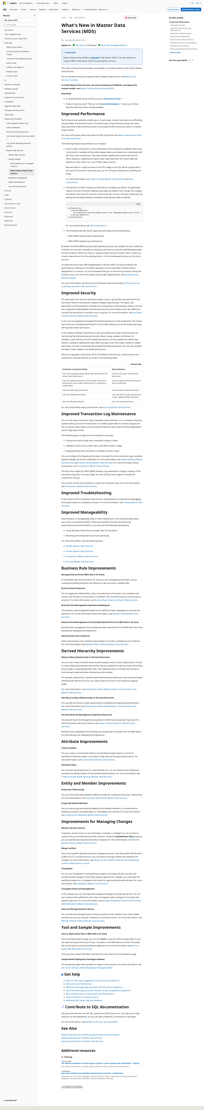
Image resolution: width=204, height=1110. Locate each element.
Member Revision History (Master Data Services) (82, 921)
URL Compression (98, 225)
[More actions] (140, 18)
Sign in (198, 3)
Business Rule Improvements (181, 39)
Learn (64, 17)
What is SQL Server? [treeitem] (14, 47)
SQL (70, 17)
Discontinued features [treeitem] (17, 186)
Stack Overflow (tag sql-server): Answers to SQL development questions (98, 990)
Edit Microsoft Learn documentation (101, 1022)
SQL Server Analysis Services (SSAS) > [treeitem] (20, 137)
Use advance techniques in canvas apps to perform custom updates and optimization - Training (100, 1063)
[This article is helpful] (189, 60)
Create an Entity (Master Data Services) (107, 179)
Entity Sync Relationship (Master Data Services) (106, 798)
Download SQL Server (191, 9)
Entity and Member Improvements (184, 49)
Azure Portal (173, 9)
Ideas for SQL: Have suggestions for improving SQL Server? (92, 980)
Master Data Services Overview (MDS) (97, 88)
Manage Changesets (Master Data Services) (121, 900)
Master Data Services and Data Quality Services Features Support (90, 1034)
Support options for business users (82, 997)
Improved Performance (179, 22)
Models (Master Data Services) (79, 546)
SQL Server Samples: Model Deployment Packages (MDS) (86, 967)
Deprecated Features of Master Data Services (81, 1038)
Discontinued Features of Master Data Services (82, 1041)
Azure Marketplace (110, 104)
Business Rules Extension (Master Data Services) (116, 600)
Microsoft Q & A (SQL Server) (79, 984)
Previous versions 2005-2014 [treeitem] (16, 38)
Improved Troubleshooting (180, 33)
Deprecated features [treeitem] (16, 182)
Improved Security (177, 25)
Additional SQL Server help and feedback (84, 1000)
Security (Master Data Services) (116, 407)
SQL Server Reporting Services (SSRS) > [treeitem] (19, 144)
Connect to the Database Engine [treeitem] (19, 59)
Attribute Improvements (179, 46)
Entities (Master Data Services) (79, 551)
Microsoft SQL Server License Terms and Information (89, 993)
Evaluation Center (112, 98)
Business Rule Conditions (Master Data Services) (106, 644)
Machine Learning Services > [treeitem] (18, 132)
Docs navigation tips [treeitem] (13, 34)
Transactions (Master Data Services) (93, 466)
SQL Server (79, 17)
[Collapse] (35, 15)
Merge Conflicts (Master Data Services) (111, 860)
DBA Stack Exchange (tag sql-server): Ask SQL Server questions (94, 987)
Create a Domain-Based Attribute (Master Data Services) (86, 776)
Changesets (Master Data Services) (92, 883)
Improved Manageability (180, 36)
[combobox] (19, 20)
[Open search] (192, 3)
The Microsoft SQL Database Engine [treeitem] (18, 53)
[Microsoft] (4, 3)
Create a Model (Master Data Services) (95, 462)
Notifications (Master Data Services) (81, 904)
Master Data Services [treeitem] (16, 155)
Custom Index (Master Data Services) (98, 759)
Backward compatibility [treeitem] (17, 178)
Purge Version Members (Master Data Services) (86, 815)
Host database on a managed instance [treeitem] (22, 164)
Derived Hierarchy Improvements (183, 43)
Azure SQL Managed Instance (114, 45)
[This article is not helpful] (192, 60)
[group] (104, 214)
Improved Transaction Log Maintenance (180, 29)
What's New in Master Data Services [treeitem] (21, 172)
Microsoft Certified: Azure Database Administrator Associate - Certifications (92, 1073)
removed (95, 57)
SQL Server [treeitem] (9, 30)
